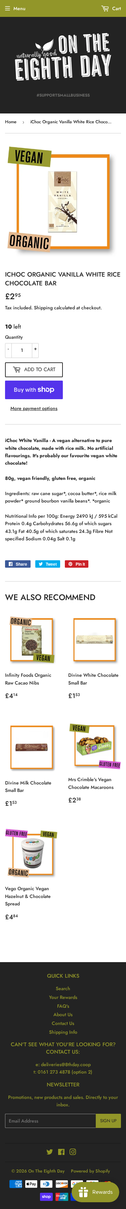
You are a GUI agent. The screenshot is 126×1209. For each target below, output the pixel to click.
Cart (116, 8)
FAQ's (63, 1006)
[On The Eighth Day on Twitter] (49, 1153)
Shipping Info (63, 1032)
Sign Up (108, 1120)
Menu (19, 8)
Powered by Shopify (90, 1171)
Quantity (14, 337)
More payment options (33, 408)
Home (10, 122)
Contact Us (63, 1023)
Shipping (43, 307)
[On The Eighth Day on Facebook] (61, 1153)
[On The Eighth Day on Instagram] (73, 1153)
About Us (63, 1014)
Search (63, 988)
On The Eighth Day (46, 1171)
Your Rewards (63, 997)
